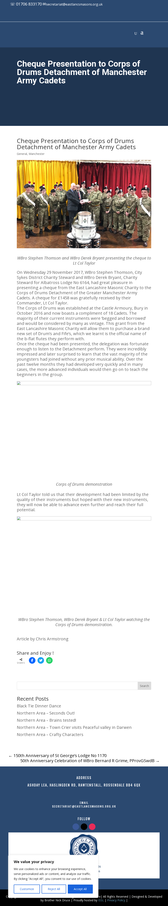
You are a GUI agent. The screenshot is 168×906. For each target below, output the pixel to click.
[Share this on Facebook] (32, 660)
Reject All (54, 889)
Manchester (36, 154)
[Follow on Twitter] (84, 826)
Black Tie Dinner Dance (39, 706)
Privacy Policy (116, 900)
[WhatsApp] (49, 660)
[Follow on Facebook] (81, 16)
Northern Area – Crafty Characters (50, 734)
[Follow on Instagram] (97, 16)
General (22, 154)
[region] (53, 876)
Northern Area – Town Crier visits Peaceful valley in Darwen (74, 727)
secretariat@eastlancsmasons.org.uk (74, 4)
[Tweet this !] (40, 660)
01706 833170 (29, 4)
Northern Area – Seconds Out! (46, 713)
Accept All (80, 889)
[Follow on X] (89, 16)
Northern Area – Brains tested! (46, 720)
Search (144, 686)
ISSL (101, 900)
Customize (27, 889)
